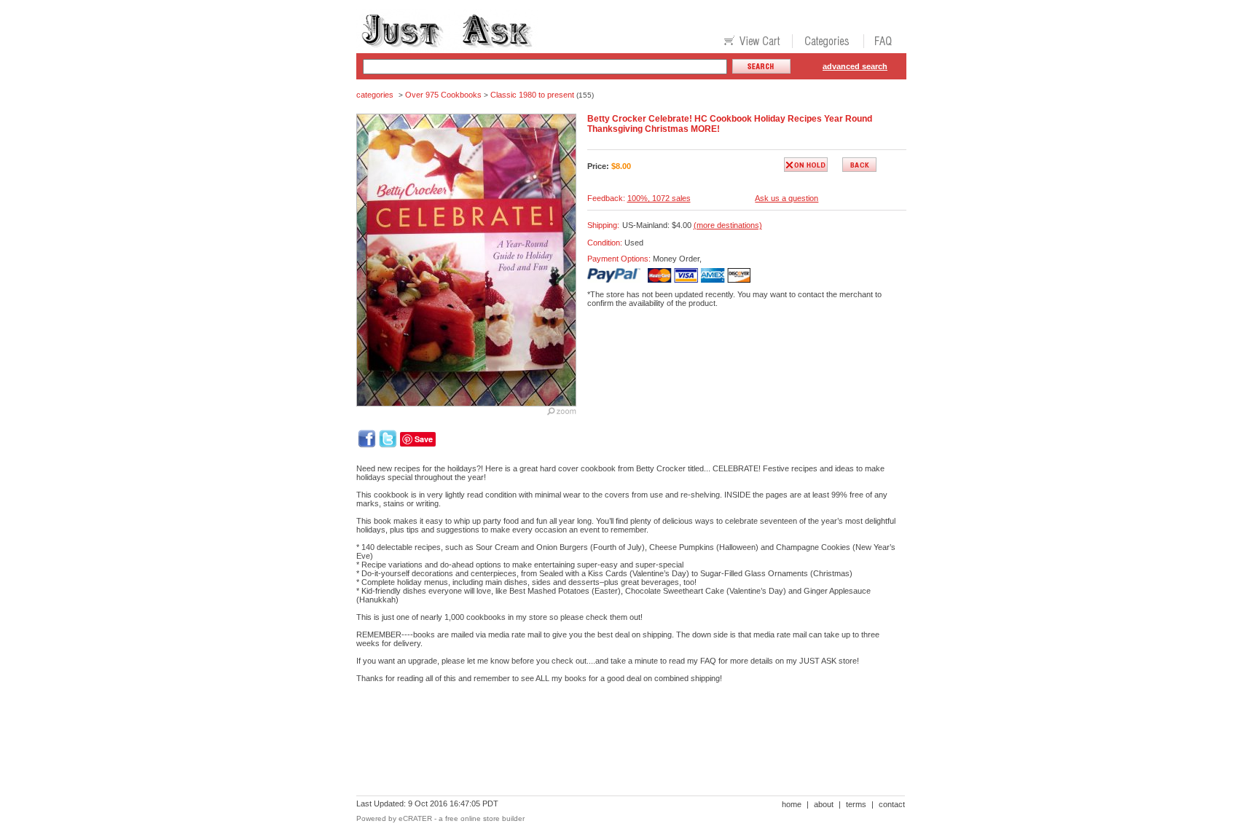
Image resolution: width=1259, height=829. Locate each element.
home (791, 804)
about (824, 804)
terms (856, 804)
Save (424, 438)
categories (374, 94)
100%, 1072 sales (659, 198)
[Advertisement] (621, 744)
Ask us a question (786, 198)
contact (892, 804)
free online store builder (485, 818)
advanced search (855, 66)
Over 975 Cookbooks (443, 94)
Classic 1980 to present (532, 94)
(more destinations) (728, 225)
